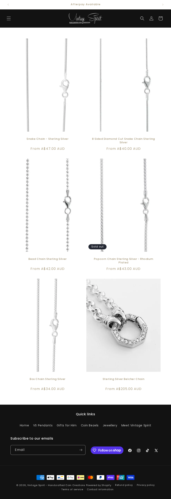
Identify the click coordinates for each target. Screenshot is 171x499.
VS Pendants (43, 425)
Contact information (100, 489)
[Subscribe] (80, 450)
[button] (8, 18)
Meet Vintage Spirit (136, 425)
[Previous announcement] (8, 4)
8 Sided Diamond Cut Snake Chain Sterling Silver (123, 140)
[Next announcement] (162, 4)
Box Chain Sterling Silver (47, 379)
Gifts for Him (67, 425)
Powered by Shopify (98, 485)
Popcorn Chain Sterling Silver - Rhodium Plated (123, 260)
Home (24, 425)
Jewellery (110, 425)
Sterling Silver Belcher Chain (123, 379)
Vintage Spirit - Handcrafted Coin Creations (56, 485)
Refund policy (124, 485)
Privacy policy (146, 485)
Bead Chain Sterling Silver (47, 259)
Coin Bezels (90, 425)
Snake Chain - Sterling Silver (47, 139)
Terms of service (72, 489)
